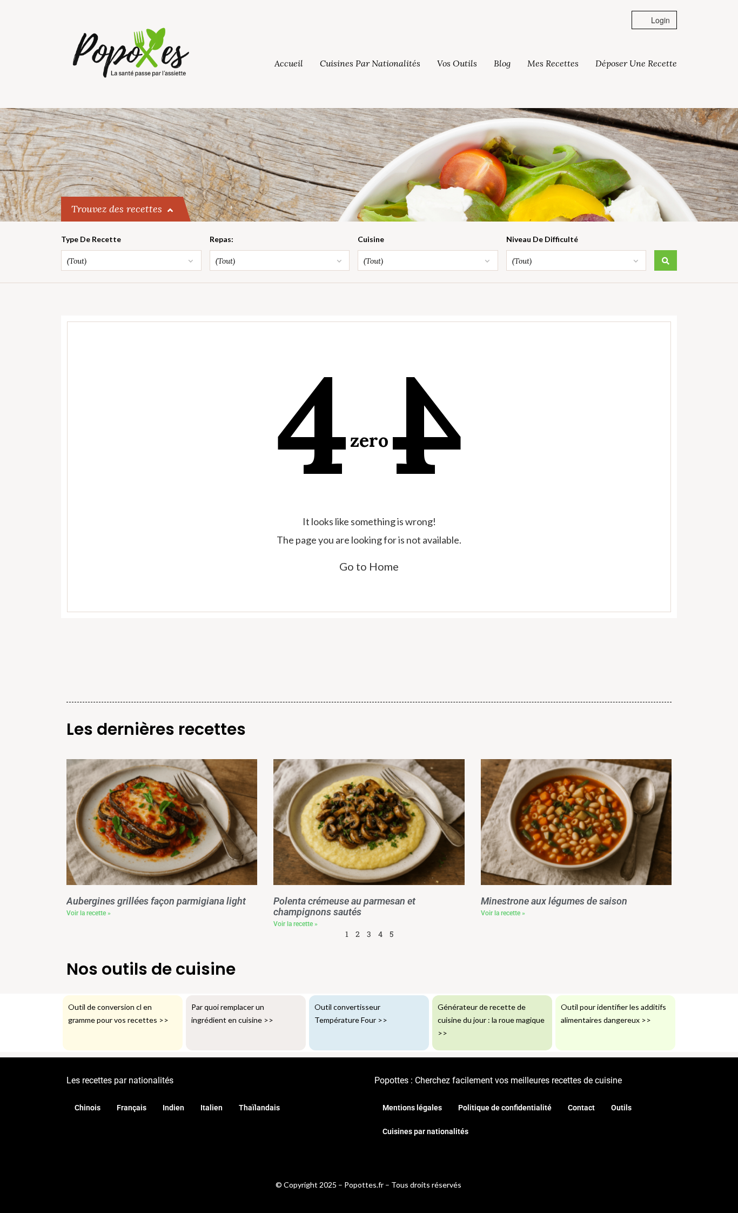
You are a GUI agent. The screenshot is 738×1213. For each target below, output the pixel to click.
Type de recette (91, 239)
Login (659, 20)
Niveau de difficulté (542, 239)
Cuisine (371, 239)
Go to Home (369, 566)
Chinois (87, 1107)
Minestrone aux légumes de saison (554, 901)
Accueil (288, 63)
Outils (621, 1107)
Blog (502, 63)
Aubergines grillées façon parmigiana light (156, 901)
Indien (173, 1107)
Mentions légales (412, 1107)
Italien (211, 1107)
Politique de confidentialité (505, 1107)
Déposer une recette (636, 63)
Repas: (221, 239)
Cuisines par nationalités (370, 63)
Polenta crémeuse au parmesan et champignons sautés (344, 906)
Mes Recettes (553, 63)
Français (131, 1107)
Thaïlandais (259, 1107)
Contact (581, 1107)
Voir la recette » (88, 913)
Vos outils (457, 63)
